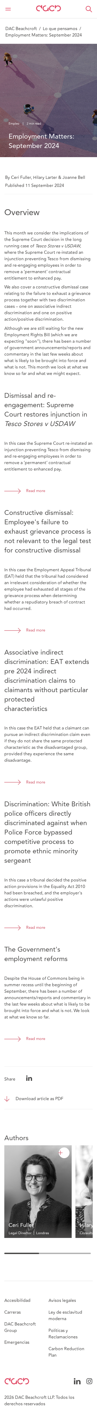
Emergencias (16, 1342)
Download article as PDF (39, 1099)
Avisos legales (62, 1300)
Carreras (12, 1312)
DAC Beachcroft (21, 29)
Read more (35, 491)
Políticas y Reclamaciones (63, 1333)
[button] (89, 9)
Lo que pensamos (60, 29)
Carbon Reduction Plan (66, 1352)
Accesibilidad (17, 1300)
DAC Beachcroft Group (20, 1327)
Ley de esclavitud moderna (65, 1315)
